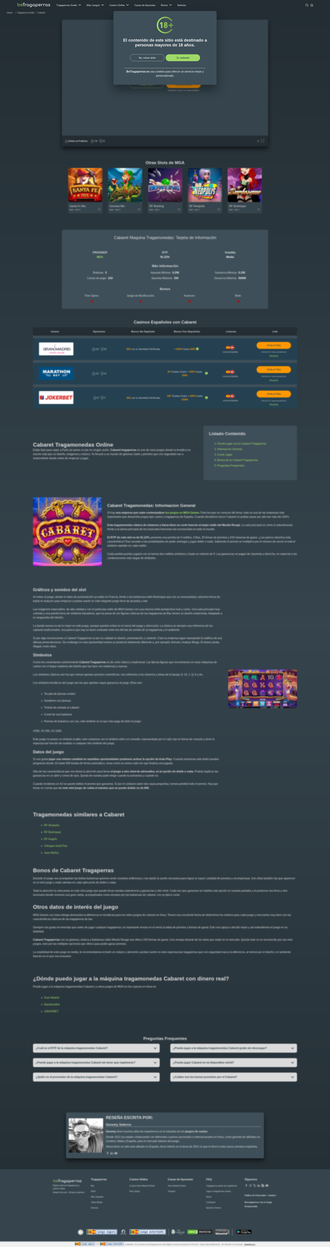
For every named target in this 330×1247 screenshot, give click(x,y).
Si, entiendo (183, 58)
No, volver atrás (147, 58)
